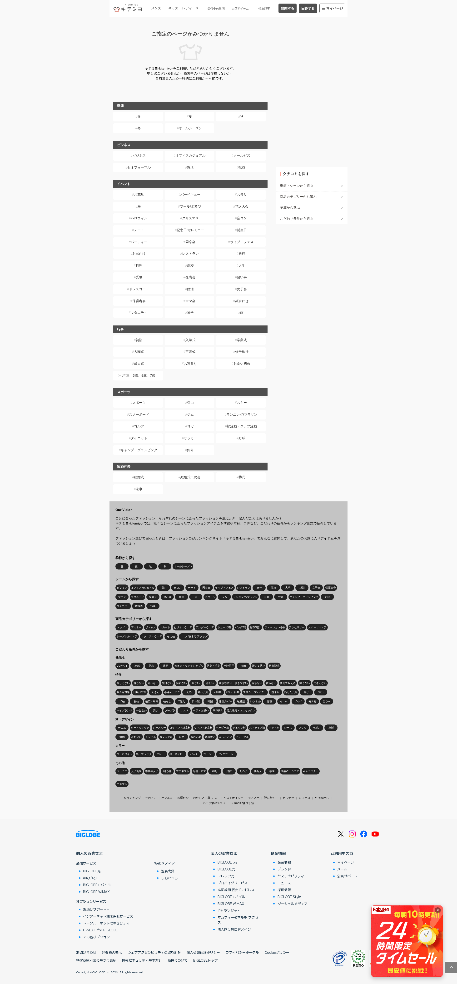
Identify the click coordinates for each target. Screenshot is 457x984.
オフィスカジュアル (190, 155)
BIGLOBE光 (92, 871)
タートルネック (140, 727)
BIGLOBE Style (289, 896)
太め (189, 692)
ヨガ (190, 426)
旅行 (241, 253)
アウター (136, 627)
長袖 (136, 701)
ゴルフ (139, 426)
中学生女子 (151, 771)
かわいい (136, 736)
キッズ (173, 8)
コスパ (184, 710)
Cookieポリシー (277, 952)
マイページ (334, 8)
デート (139, 230)
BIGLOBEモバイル (97, 884)
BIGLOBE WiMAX (96, 891)
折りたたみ (291, 692)
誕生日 (242, 230)
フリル (302, 727)
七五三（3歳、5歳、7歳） (139, 375)
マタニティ (139, 313)
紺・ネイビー (177, 754)
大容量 (217, 692)
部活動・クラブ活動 (242, 426)
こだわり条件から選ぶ (296, 218)
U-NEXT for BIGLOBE (100, 930)
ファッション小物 (274, 627)
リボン (317, 727)
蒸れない (153, 683)
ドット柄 (274, 727)
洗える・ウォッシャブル (188, 665)
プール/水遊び (190, 206)
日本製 (196, 701)
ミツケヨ (304, 797)
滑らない (139, 683)
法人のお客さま (224, 853)
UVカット (122, 665)
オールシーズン (190, 128)
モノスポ (253, 797)
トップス (122, 627)
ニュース (284, 882)
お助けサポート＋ (96, 909)
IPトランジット (229, 910)
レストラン (190, 253)
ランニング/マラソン (241, 414)
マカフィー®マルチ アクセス (238, 920)
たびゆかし (322, 797)
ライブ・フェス (241, 242)
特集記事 (264, 8)
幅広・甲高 (151, 701)
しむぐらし (169, 877)
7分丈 (181, 701)
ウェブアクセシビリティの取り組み (154, 952)
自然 (181, 736)
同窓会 (190, 242)
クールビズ (241, 155)
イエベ (284, 701)
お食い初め (241, 363)
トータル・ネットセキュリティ (106, 923)
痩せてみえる (288, 683)
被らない (271, 683)
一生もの (141, 710)
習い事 (242, 277)
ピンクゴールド (226, 754)
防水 (151, 665)
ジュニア (122, 771)
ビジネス (139, 155)
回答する (308, 8)
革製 (331, 727)
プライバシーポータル (242, 952)
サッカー (190, 438)
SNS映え (218, 710)
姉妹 (229, 771)
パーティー (139, 242)
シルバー (194, 754)
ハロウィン (139, 218)
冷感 (137, 665)
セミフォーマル (139, 167)
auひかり (90, 877)
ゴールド (208, 754)
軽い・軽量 (232, 692)
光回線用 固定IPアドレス (236, 889)
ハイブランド (124, 710)
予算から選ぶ (290, 208)
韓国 (210, 701)
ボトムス (150, 627)
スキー (242, 403)
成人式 (139, 363)
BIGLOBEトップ (205, 960)
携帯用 (275, 692)
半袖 (122, 701)
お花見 (139, 194)
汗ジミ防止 (258, 665)
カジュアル (166, 736)
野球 (241, 438)
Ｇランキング (132, 797)
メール (342, 869)
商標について (178, 960)
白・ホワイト (124, 754)
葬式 (241, 477)
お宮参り (190, 363)
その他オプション (96, 936)
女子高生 (136, 771)
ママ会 (190, 301)
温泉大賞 (167, 871)
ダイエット (139, 438)
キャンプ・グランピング (139, 450)
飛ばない (167, 683)
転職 (241, 167)
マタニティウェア (151, 636)
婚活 (190, 289)
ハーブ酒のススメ (214, 803)
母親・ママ (199, 771)
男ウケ (327, 701)
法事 (139, 489)
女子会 (242, 289)
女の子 (243, 771)
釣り (190, 450)
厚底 (269, 701)
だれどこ (151, 797)
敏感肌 (241, 701)
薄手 (320, 692)
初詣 (139, 340)
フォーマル (242, 736)
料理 (139, 265)
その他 (171, 636)
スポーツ (139, 403)
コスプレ (122, 784)
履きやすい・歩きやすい (233, 683)
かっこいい (225, 736)
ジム (190, 414)
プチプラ (170, 710)
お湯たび (183, 797)
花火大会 (241, 206)
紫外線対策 (123, 692)
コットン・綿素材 (179, 727)
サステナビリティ (291, 876)
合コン (242, 218)
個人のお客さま (89, 853)
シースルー (159, 727)
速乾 (165, 665)
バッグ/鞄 (240, 627)
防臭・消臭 (213, 665)
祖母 (215, 771)
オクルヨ (167, 797)
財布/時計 (255, 627)
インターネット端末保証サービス (108, 916)
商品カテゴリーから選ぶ (298, 197)
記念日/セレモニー (190, 230)
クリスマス (190, 218)
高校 (190, 265)
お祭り (242, 194)
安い (155, 710)
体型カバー (225, 701)
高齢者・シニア (290, 771)
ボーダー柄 (222, 727)
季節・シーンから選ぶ (296, 186)
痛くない (304, 683)
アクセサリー (297, 627)
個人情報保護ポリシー (203, 952)
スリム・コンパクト (255, 692)
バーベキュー (190, 194)
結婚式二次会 (190, 477)
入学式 (190, 340)
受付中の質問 (216, 8)
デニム (122, 727)
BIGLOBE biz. (228, 862)
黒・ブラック (144, 754)
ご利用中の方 (341, 853)
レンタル (255, 701)
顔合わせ (241, 301)
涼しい (210, 683)
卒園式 (190, 352)
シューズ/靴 (224, 627)
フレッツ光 (226, 876)
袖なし (167, 701)
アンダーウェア (205, 627)
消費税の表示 (112, 952)
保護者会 (139, 301)
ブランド (284, 869)
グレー (160, 754)
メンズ (156, 8)
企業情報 (278, 853)
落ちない (257, 683)
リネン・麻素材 (203, 727)
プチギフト (182, 771)
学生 (272, 771)
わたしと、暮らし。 (206, 797)
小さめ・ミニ (172, 692)
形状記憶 (274, 665)
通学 (190, 313)
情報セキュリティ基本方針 (142, 960)
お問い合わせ (86, 952)
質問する (287, 8)
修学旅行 (241, 352)
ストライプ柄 (257, 727)
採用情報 (284, 889)
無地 (122, 736)
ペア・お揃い (201, 710)
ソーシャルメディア (293, 903)
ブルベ (298, 701)
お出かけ (139, 253)
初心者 (167, 771)
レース (288, 727)
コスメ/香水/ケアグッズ (194, 636)
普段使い (210, 736)
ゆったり (203, 692)
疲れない (181, 683)
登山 (190, 403)
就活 (190, 167)
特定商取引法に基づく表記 (96, 960)
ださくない (320, 683)
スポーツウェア (317, 627)
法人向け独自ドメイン (234, 929)
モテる (312, 701)
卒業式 (242, 340)
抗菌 (243, 665)
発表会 (190, 277)
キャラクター (310, 771)
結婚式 (139, 477)
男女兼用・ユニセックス (241, 710)
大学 (241, 265)
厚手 (306, 692)
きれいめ (196, 736)
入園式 (139, 352)
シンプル (150, 736)
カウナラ (288, 797)
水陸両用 (229, 665)
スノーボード (139, 414)
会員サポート (347, 876)
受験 (139, 277)
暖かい (196, 683)
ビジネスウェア (183, 627)
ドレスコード (139, 289)
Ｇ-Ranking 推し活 (242, 803)
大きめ (155, 692)
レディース (190, 8)
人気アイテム (240, 8)
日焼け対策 (139, 692)
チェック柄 (239, 727)
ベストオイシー (233, 797)
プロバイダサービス (233, 882)
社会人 (258, 771)
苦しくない (123, 683)
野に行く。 (271, 797)
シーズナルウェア (127, 636)
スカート (165, 627)
